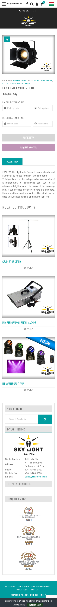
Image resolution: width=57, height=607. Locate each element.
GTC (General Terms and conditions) (34, 586)
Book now (28, 138)
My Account (10, 586)
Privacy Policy (22, 589)
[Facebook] (27, 3)
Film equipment (20, 80)
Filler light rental (43, 80)
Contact (35, 589)
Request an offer (28, 147)
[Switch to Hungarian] (51, 4)
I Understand (35, 604)
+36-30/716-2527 (30, 10)
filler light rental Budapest (16, 83)
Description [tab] (12, 161)
